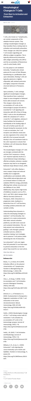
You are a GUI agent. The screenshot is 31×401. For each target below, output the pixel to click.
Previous (5, 371)
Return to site (8, 383)
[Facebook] (5, 386)
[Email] (22, 386)
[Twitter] (11, 386)
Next (4, 377)
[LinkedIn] (16, 386)
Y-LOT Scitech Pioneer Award (11, 379)
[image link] (15, 2)
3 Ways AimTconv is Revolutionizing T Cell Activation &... (15, 373)
